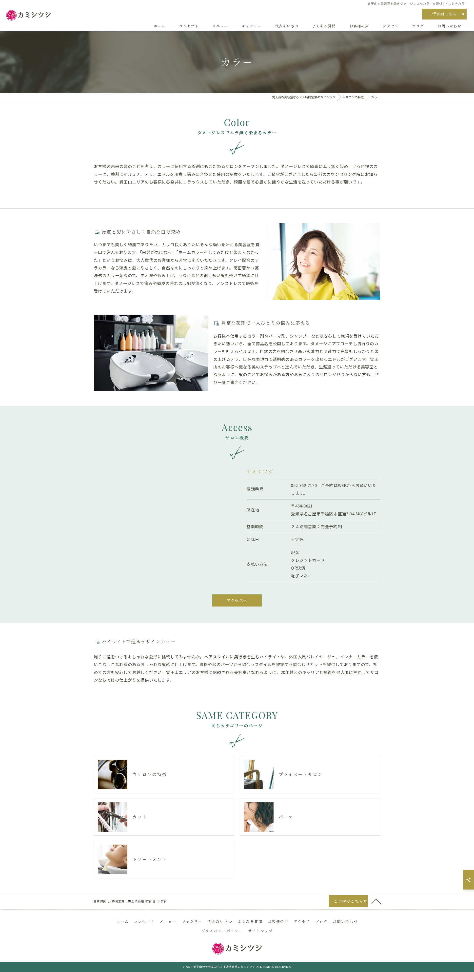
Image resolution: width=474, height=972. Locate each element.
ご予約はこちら (443, 14)
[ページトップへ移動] (376, 901)
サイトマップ (260, 930)
